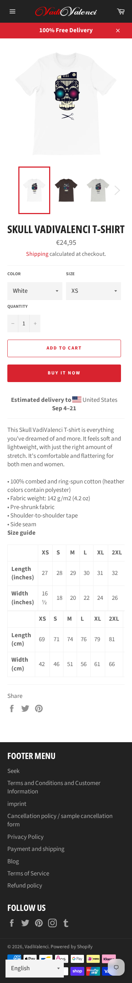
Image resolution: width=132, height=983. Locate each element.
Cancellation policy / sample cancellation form (60, 820)
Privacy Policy (25, 837)
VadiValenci (36, 946)
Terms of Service (28, 873)
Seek (13, 771)
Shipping (37, 254)
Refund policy (24, 885)
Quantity (17, 307)
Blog (13, 861)
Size (70, 274)
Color (14, 274)
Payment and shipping (36, 849)
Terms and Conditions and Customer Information (53, 787)
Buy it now (64, 373)
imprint (16, 804)
